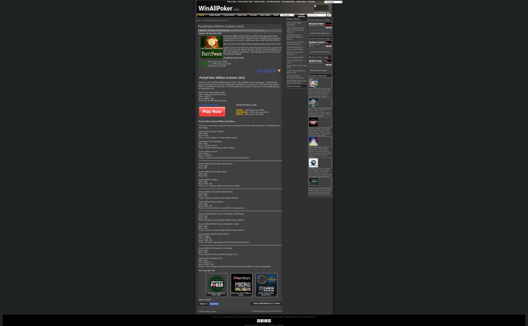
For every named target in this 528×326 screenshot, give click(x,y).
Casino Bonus (228, 15)
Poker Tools (242, 15)
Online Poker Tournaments (253, 30)
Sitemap (280, 325)
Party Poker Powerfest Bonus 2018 (296, 72)
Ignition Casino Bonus (314, 45)
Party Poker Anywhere (267, 72)
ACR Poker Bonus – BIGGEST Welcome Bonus (295, 37)
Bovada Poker (316, 24)
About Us (248, 325)
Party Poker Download (266, 70)
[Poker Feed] (258, 322)
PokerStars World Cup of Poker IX (266, 311)
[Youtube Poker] (269, 322)
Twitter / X (204, 304)
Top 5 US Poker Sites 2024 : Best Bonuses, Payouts (295, 30)
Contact (256, 325)
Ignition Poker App (316, 63)
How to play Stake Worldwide (294, 24)
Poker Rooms (215, 15)
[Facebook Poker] (262, 322)
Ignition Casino (317, 42)
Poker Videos (265, 15)
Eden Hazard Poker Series (294, 61)
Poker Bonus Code (245, 1)
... (317, 70)
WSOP (276, 15)
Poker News (301, 1)
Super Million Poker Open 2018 (297, 67)
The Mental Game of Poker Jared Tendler (295, 48)
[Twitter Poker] (265, 322)
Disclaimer (272, 325)
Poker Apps (231, 1)
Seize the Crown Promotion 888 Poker (295, 77)
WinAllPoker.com (295, 317)
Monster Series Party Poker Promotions (295, 43)
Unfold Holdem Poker (295, 57)
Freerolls (311, 1)
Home (201, 15)
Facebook (214, 304)
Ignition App (315, 61)
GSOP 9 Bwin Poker (207, 311)
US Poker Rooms (273, 1)
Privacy (264, 325)
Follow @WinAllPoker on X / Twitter (266, 304)
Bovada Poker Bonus (317, 26)
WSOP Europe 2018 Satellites (295, 53)
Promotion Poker (288, 1)
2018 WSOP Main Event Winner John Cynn (296, 82)
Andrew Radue (235, 30)
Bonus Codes (259, 1)
